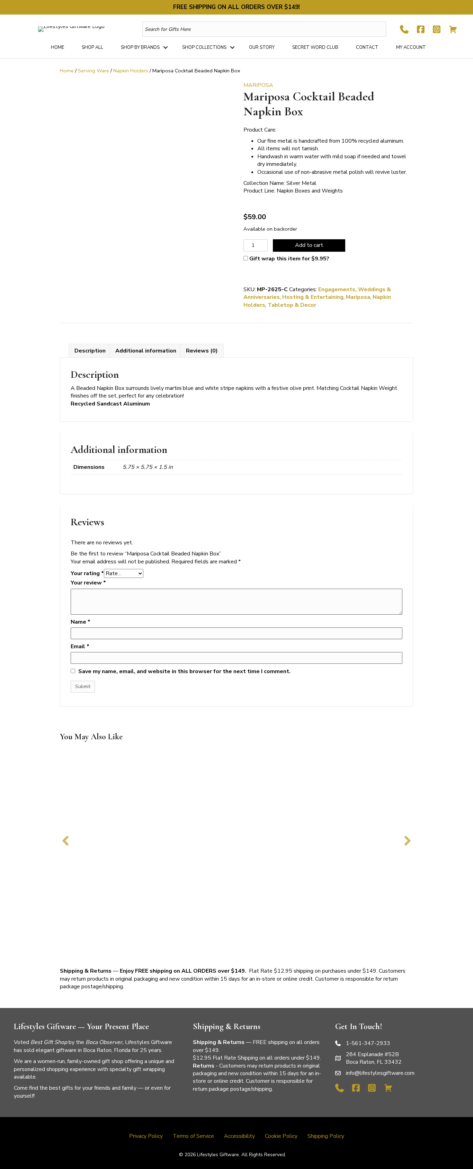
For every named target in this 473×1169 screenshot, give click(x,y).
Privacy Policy (146, 1136)
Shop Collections (204, 47)
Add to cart (309, 245)
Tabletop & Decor (292, 305)
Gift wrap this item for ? (288, 258)
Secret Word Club (315, 47)
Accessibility (239, 1136)
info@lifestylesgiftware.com (380, 1073)
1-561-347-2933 (368, 1043)
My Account (411, 47)
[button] (165, 47)
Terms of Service (193, 1136)
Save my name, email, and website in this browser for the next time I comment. (184, 671)
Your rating (87, 573)
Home (57, 47)
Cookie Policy (281, 1136)
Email (80, 646)
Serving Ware (93, 70)
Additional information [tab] (145, 351)
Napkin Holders (130, 70)
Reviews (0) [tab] (202, 351)
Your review (88, 583)
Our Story (262, 47)
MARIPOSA (258, 85)
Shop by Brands (140, 47)
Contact (367, 47)
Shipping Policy (325, 1136)
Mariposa (358, 297)
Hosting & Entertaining (312, 297)
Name (80, 622)
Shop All (92, 47)
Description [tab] (90, 351)
